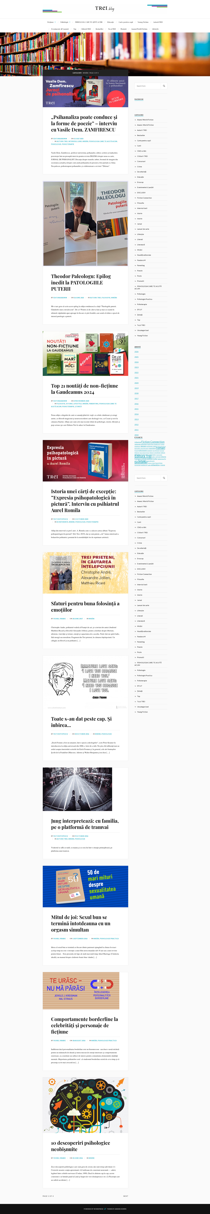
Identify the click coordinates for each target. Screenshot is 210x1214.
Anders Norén (120, 1209)
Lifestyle (155, 29)
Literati (140, 239)
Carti (139, 146)
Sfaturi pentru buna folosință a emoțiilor (85, 606)
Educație (110, 22)
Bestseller (99, 29)
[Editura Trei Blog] (105, 12)
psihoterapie (142, 450)
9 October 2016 (81, 836)
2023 (136, 367)
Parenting (94, 404)
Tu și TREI (112, 29)
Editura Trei (143, 456)
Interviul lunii (75, 141)
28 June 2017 (78, 619)
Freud (136, 450)
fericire (150, 463)
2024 (136, 362)
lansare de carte (150, 461)
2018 (136, 393)
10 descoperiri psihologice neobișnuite (80, 1145)
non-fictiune (156, 450)
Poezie (139, 271)
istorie (163, 465)
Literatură (141, 245)
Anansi (152, 452)
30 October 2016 (82, 734)
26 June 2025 (79, 297)
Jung (153, 463)
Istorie (69, 404)
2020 (136, 383)
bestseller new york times (142, 448)
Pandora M (141, 260)
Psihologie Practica (109, 938)
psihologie (144, 444)
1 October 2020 (81, 519)
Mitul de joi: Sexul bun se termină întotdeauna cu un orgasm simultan (80, 923)
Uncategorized (143, 330)
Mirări (85, 141)
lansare (143, 446)
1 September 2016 (80, 938)
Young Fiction (143, 22)
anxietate (149, 450)
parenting (152, 448)
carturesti (137, 444)
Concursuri (141, 161)
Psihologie (64, 22)
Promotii (140, 281)
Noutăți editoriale (144, 255)
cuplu (149, 465)
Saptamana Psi (162, 459)
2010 (136, 435)
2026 (136, 352)
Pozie (139, 276)
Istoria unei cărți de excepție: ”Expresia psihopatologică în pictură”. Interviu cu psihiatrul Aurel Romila (85, 500)
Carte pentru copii (126, 22)
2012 (136, 424)
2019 (136, 388)
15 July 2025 (78, 138)
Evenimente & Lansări (60, 29)
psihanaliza (155, 465)
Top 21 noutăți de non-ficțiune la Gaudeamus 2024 (84, 388)
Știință (78, 406)
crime (162, 444)
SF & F (139, 309)
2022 (136, 372)
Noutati (123, 29)
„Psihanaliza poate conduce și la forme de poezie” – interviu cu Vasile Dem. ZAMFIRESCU (84, 123)
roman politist (147, 459)
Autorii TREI (158, 22)
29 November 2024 (81, 401)
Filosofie (106, 297)
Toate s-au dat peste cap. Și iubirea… (81, 721)
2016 (136, 404)
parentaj (162, 450)
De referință (62, 522)
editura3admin (60, 138)
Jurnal (139, 224)
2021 (136, 378)
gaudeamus (137, 446)
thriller (155, 459)
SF (160, 465)
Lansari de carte (143, 229)
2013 (136, 419)
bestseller (141, 462)
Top (75, 29)
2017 (136, 398)
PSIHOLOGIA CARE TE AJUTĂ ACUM (88, 22)
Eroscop (140, 182)
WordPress (98, 1209)
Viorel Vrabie (59, 619)
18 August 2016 (79, 1040)
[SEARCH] (164, 86)
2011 (136, 430)
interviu (137, 452)
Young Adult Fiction (144, 452)
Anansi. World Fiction (145, 125)
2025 (136, 357)
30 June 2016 (78, 1158)
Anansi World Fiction (139, 29)
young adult (159, 454)
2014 (136, 414)
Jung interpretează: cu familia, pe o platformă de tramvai (85, 823)
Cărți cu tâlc (141, 151)
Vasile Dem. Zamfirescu (153, 444)
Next (125, 1196)
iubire (153, 457)
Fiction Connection (144, 198)
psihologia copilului (152, 446)
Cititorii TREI (86, 29)
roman (160, 448)
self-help (158, 457)
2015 (136, 409)
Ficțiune (50, 22)
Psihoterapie (68, 144)
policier (163, 452)
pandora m (144, 465)
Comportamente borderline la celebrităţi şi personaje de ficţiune (84, 1025)
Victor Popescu (60, 519)
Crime (139, 166)
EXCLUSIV (141, 192)
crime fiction (157, 452)
